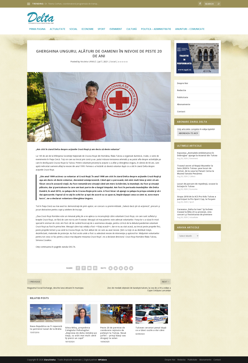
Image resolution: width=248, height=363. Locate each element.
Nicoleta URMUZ (88, 61)
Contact (181, 111)
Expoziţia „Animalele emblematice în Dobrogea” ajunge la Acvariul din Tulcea (197, 154)
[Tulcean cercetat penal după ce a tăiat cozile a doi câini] (151, 314)
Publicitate (182, 97)
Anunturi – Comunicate (189, 29)
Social (73, 29)
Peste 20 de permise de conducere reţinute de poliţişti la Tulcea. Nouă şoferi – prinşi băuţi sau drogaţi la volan (113, 332)
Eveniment (116, 29)
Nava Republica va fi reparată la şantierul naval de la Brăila (46, 327)
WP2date (102, 359)
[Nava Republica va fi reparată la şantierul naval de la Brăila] (46, 313)
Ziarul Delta (50, 359)
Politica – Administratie (156, 29)
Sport (101, 29)
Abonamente (183, 104)
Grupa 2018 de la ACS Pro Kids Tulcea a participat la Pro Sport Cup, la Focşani (196, 197)
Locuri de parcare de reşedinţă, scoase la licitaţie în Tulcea (197, 185)
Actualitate (57, 29)
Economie (87, 29)
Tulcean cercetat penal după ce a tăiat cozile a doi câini (150, 329)
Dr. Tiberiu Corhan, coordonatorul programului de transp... (71, 3)
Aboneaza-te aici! (188, 133)
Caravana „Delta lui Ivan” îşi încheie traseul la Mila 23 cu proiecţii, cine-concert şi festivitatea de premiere (195, 212)
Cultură (131, 29)
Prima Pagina (37, 29)
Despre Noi (182, 83)
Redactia (181, 90)
